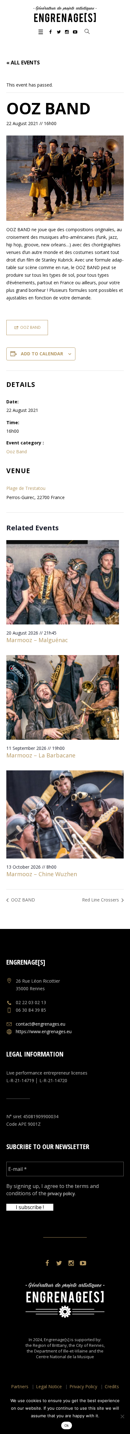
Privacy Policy (83, 1386)
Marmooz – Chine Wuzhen (41, 874)
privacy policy (61, 1193)
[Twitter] (59, 32)
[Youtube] (75, 32)
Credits (112, 1386)
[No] (122, 1416)
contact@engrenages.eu (40, 1024)
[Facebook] (50, 32)
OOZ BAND (22, 900)
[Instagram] (67, 32)
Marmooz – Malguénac (37, 640)
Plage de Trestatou (25, 488)
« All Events (23, 62)
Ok (66, 1425)
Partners (19, 1386)
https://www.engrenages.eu (44, 1031)
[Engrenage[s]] (65, 14)
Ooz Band (16, 452)
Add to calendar (42, 354)
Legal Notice (49, 1386)
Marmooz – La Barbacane (40, 755)
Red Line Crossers (101, 900)
